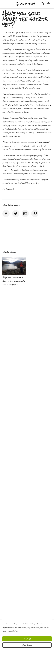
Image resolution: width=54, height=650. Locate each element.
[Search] (43, 4)
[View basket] (49, 4)
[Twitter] (15, 213)
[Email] (25, 213)
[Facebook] (6, 213)
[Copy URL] (34, 213)
